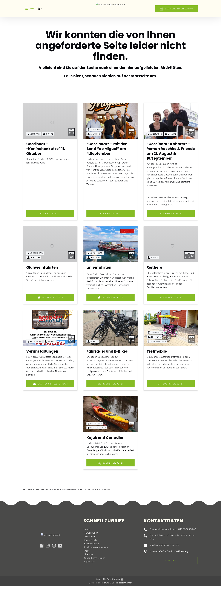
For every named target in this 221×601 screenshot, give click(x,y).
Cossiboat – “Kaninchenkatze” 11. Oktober (45, 148)
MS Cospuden (90, 532)
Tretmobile (157, 351)
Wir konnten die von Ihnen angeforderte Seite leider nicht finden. (70, 489)
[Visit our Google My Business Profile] (48, 546)
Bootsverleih (90, 539)
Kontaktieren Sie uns (94, 557)
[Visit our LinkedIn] (60, 546)
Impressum (89, 561)
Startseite (140, 76)
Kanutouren (89, 536)
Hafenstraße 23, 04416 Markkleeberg (169, 551)
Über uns (88, 554)
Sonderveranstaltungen (95, 547)
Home (86, 529)
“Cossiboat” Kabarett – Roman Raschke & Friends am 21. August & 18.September (171, 151)
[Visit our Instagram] (54, 546)
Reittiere (154, 267)
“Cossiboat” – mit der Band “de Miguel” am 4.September (106, 148)
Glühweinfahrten (42, 267)
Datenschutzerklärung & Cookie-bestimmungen (110, 582)
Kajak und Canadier (105, 437)
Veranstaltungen (42, 351)
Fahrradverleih (91, 543)
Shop (86, 550)
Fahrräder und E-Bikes (107, 351)
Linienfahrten (98, 267)
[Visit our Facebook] (41, 546)
